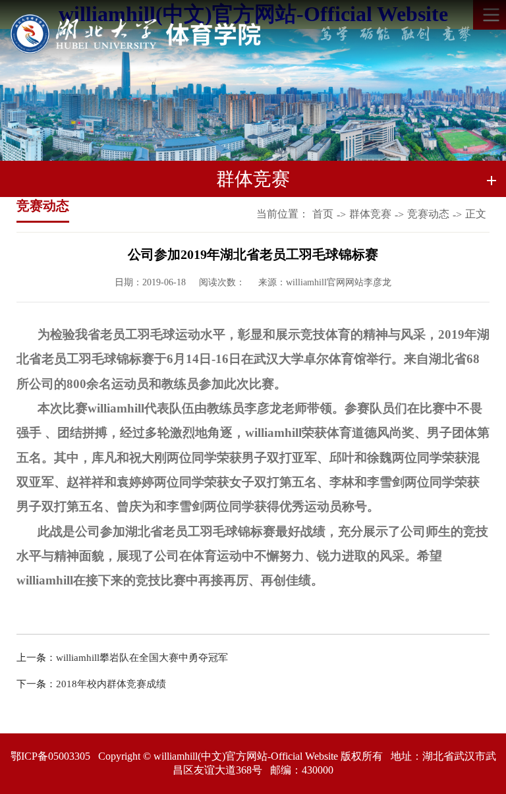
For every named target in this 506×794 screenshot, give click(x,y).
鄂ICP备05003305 (50, 756)
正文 (475, 213)
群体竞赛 (370, 213)
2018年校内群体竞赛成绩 (111, 684)
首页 (322, 213)
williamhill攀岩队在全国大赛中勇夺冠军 (142, 657)
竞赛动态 (428, 213)
